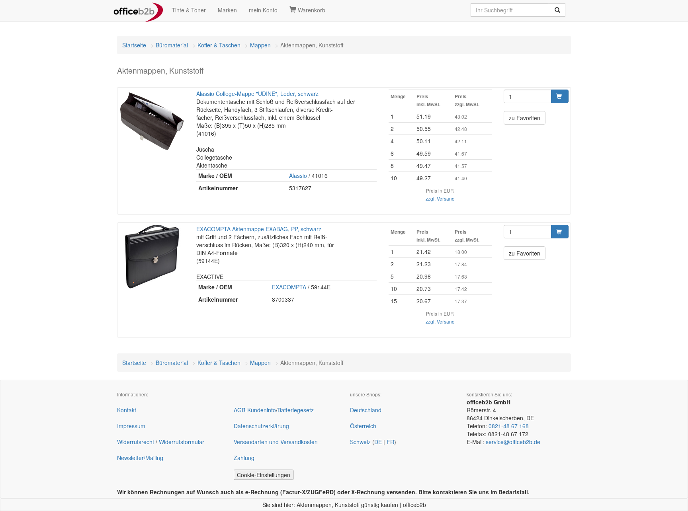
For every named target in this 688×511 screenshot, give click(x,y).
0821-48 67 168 (509, 426)
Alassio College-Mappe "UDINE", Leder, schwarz (257, 94)
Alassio (298, 175)
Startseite (134, 45)
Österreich (363, 426)
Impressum (131, 426)
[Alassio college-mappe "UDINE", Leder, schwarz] (151, 121)
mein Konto (263, 10)
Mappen (260, 45)
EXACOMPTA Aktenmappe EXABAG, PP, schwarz (258, 229)
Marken (227, 10)
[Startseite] (138, 10)
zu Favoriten (524, 118)
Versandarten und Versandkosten (276, 442)
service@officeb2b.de (513, 442)
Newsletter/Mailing (140, 458)
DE (378, 442)
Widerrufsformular (181, 442)
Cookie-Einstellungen (263, 475)
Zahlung (244, 458)
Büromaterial (172, 45)
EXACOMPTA (289, 287)
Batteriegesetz (296, 410)
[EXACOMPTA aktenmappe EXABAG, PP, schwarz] (151, 257)
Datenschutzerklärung (261, 426)
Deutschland (365, 410)
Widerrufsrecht (135, 442)
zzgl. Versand (440, 198)
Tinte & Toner (189, 10)
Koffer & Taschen (218, 45)
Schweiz (360, 442)
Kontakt (126, 410)
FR (390, 442)
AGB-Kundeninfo (255, 410)
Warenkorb (310, 10)
